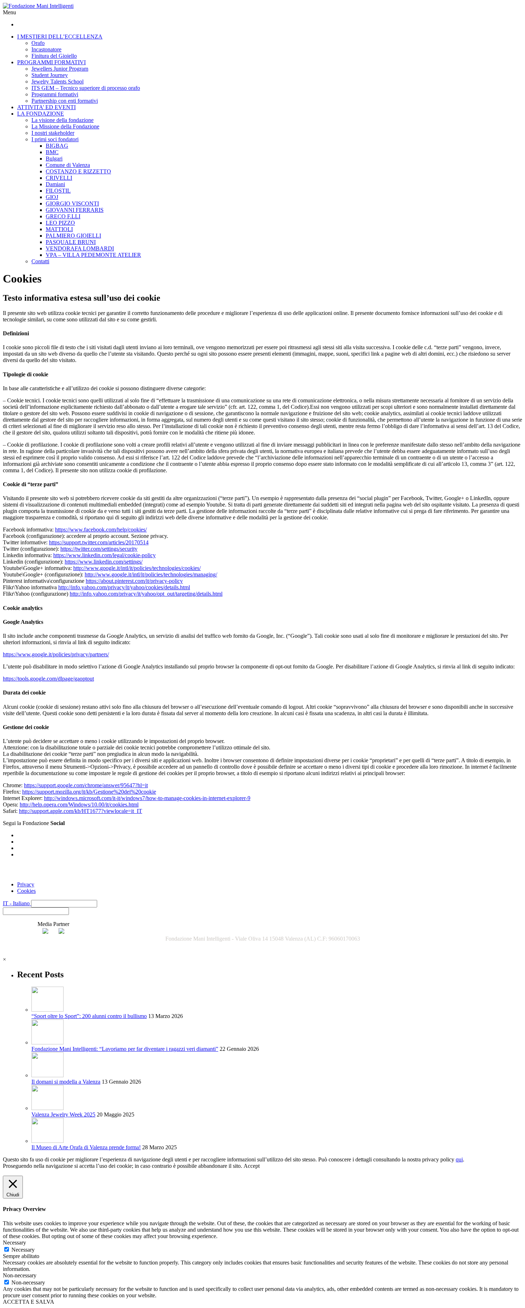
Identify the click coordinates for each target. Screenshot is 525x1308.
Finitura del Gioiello (54, 56)
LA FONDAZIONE (40, 114)
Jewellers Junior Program (59, 69)
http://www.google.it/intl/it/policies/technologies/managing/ (151, 574)
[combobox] (36, 911)
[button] (64, 903)
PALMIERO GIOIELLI (73, 236)
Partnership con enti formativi (64, 101)
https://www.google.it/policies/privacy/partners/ (56, 654)
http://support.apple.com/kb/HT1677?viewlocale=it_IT (80, 811)
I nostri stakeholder (52, 133)
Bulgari (54, 159)
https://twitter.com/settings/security (99, 549)
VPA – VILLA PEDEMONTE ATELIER (93, 255)
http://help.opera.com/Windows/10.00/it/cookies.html (79, 804)
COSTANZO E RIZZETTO (78, 171)
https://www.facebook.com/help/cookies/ (101, 529)
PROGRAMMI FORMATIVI (51, 62)
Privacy (25, 884)
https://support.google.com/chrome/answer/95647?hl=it (86, 785)
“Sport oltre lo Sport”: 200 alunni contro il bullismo (89, 1016)
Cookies (26, 891)
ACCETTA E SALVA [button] (28, 1302)
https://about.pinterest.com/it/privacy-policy (134, 581)
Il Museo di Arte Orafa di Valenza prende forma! (86, 1147)
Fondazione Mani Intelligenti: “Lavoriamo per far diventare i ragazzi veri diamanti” (124, 1049)
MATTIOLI (59, 229)
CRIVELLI (59, 178)
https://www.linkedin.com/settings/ (103, 562)
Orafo (38, 43)
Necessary (23, 1250)
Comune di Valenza (68, 165)
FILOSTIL (58, 191)
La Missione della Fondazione (65, 126)
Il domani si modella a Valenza (65, 1082)
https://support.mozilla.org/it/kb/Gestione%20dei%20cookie (89, 792)
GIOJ (52, 197)
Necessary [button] (14, 1243)
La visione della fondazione (62, 120)
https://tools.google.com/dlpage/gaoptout (48, 679)
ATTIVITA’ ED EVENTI (46, 107)
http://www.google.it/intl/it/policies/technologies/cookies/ (137, 568)
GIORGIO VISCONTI (72, 203)
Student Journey (49, 75)
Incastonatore (46, 49)
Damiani (55, 184)
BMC (52, 152)
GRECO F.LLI (63, 216)
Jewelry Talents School (57, 81)
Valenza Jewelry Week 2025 (63, 1114)
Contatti (40, 261)
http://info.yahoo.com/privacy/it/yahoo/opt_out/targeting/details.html (146, 594)
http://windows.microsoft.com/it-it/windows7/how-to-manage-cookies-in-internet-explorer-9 (147, 798)
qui (459, 1159)
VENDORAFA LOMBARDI (80, 248)
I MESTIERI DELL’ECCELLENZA (59, 37)
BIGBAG (57, 146)
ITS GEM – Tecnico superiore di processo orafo (85, 88)
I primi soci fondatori (55, 139)
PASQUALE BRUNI (71, 242)
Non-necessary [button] (19, 1275)
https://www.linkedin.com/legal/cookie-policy (104, 555)
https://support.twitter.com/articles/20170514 (99, 542)
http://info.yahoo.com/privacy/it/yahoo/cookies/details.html (124, 587)
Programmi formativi (54, 94)
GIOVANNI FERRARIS (75, 210)
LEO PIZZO (60, 223)
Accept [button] (252, 1166)
